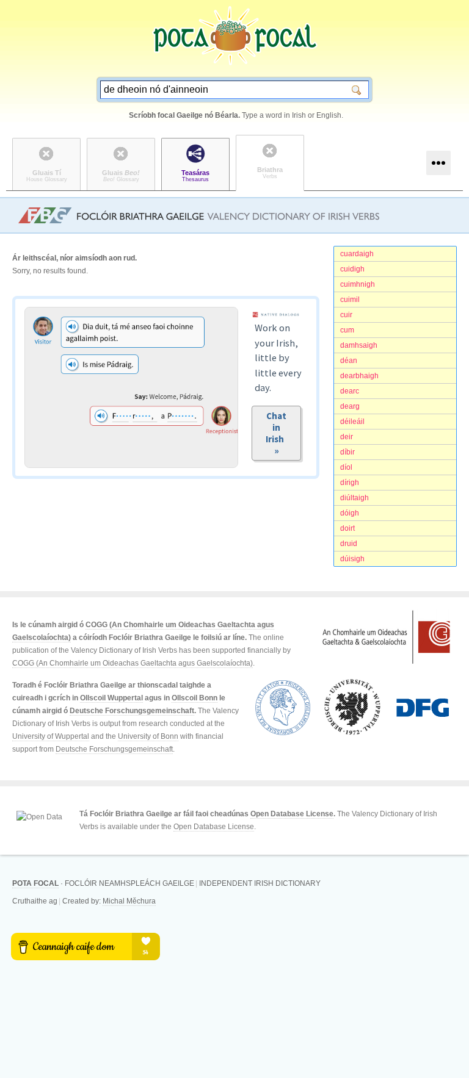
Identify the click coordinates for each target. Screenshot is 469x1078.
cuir (346, 315)
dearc (349, 391)
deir (346, 437)
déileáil (352, 421)
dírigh (349, 482)
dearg (350, 406)
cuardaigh (357, 254)
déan (348, 360)
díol (346, 467)
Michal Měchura (129, 901)
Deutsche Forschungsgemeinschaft (132, 710)
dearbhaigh (359, 376)
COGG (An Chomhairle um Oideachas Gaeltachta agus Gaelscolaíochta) (132, 663)
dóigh (349, 513)
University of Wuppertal (50, 736)
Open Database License (291, 814)
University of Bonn (148, 736)
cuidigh (352, 269)
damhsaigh (358, 345)
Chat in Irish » (277, 433)
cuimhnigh (357, 284)
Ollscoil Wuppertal (111, 698)
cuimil (350, 299)
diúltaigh (354, 498)
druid (348, 543)
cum (347, 330)
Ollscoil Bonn (194, 698)
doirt (347, 528)
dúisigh (352, 559)
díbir (347, 452)
